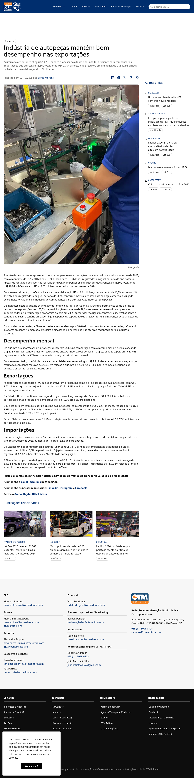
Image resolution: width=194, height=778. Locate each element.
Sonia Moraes (46, 77)
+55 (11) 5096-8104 (142, 628)
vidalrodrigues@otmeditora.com (86, 605)
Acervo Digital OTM (110, 706)
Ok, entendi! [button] (31, 766)
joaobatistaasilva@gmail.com (84, 665)
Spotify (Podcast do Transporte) (164, 728)
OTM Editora (107, 723)
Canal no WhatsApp (62, 717)
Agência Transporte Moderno (115, 712)
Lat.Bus (73, 6)
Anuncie (140, 6)
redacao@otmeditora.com (146, 632)
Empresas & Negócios (15, 706)
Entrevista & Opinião (14, 712)
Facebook (153, 712)
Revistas (86, 6)
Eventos (105, 717)
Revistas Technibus (62, 728)
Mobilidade (155, 130)
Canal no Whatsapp (121, 6)
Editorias (57, 6)
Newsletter (100, 6)
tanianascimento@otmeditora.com (24, 663)
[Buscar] (151, 6)
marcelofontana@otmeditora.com (23, 605)
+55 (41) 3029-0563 (78, 656)
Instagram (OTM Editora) (161, 717)
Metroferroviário (12, 728)
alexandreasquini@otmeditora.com (24, 643)
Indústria (9, 41)
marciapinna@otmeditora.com (21, 622)
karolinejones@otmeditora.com (85, 639)
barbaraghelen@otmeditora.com (86, 622)
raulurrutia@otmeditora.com (20, 672)
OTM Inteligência (109, 728)
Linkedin (153, 723)
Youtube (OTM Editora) (160, 734)
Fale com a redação (62, 723)
